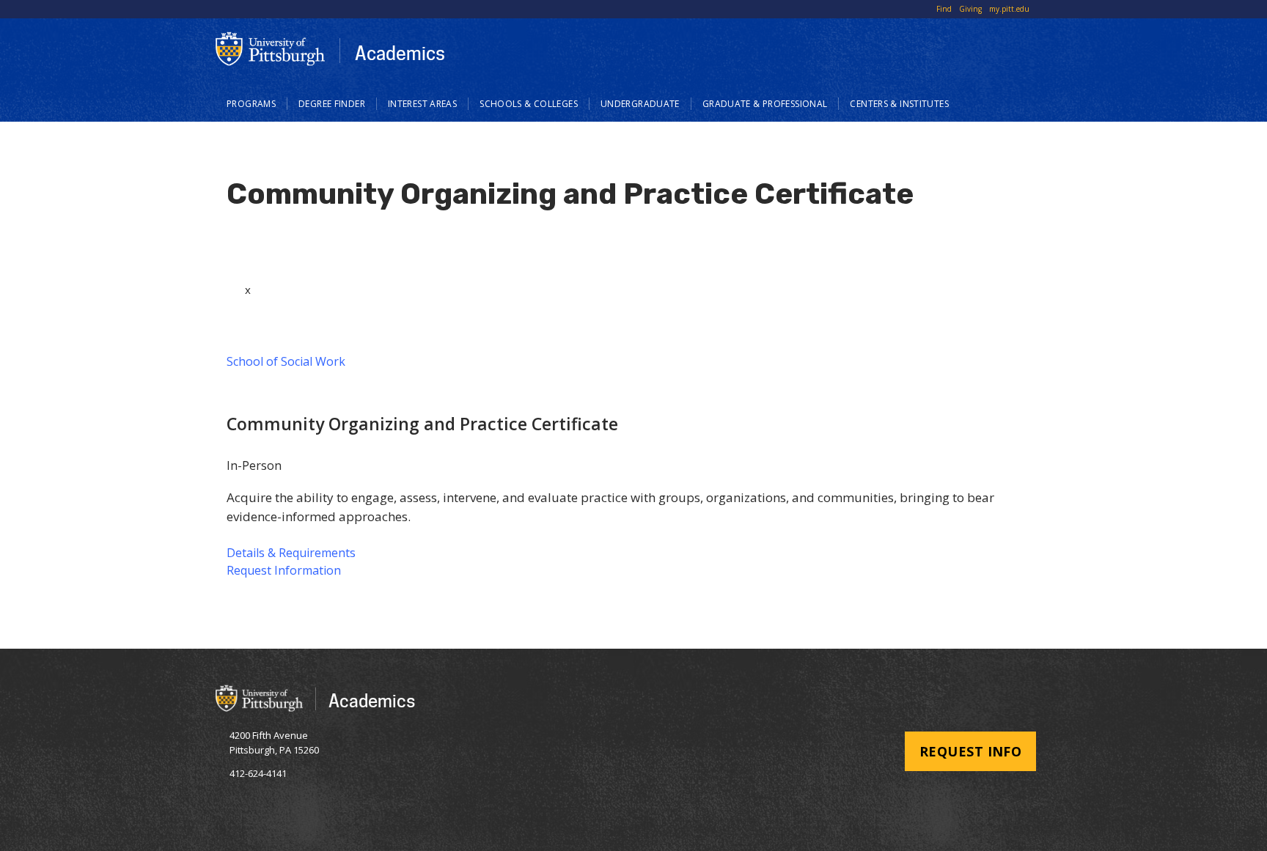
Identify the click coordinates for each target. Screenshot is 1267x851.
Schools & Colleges (529, 103)
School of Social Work (286, 361)
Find (944, 9)
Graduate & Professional (765, 103)
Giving (970, 9)
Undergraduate (640, 103)
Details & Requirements (291, 553)
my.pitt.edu (1009, 9)
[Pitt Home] (271, 48)
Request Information (284, 570)
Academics (400, 53)
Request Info (970, 751)
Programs (251, 103)
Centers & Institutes (899, 103)
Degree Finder (331, 103)
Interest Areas (422, 103)
